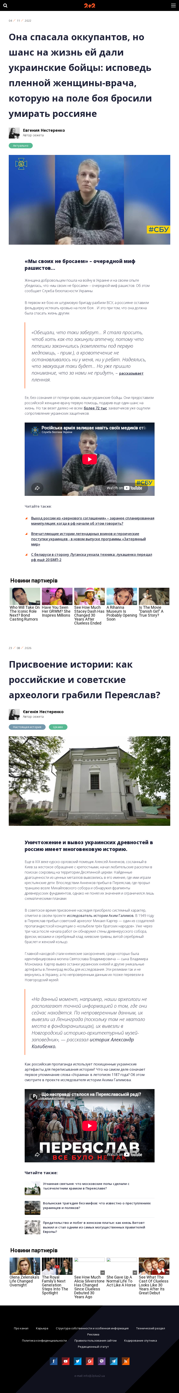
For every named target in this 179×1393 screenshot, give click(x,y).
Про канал (21, 1328)
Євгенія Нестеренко (43, 711)
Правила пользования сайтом (95, 1340)
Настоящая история (27, 727)
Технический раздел (150, 1328)
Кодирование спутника (140, 1340)
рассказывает (131, 373)
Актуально (20, 145)
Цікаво (58, 727)
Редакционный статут (93, 1347)
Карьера (42, 1328)
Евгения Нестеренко (44, 130)
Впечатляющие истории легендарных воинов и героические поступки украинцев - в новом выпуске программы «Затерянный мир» (88, 539)
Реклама (93, 1334)
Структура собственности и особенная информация (92, 1328)
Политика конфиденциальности (44, 1340)
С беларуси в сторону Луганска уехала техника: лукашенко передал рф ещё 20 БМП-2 (91, 557)
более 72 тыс (95, 408)
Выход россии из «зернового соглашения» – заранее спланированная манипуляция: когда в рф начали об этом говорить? (92, 521)
